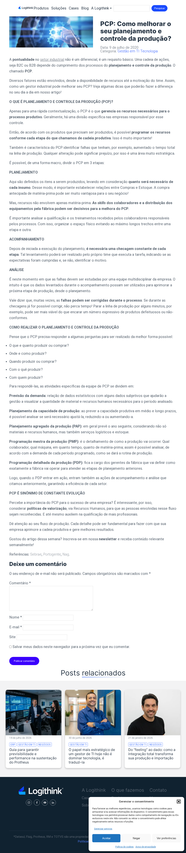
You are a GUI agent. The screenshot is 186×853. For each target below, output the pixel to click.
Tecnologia (149, 51)
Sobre (86, 805)
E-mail (15, 627)
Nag (65, 554)
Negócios (45, 744)
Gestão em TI (128, 51)
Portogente (52, 554)
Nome (15, 617)
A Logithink (100, 8)
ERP (13, 744)
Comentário (20, 583)
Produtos (41, 8)
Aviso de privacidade (146, 847)
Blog (85, 8)
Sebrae (36, 554)
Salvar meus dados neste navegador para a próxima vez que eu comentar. (71, 647)
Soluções (58, 8)
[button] (179, 801)
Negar (136, 838)
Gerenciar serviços (103, 829)
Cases (74, 8)
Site (12, 637)
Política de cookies (124, 847)
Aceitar (106, 838)
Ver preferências (166, 838)
